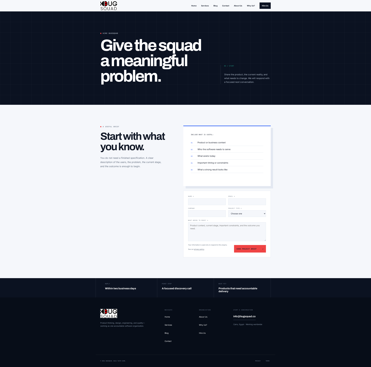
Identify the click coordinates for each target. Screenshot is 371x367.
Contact (225, 6)
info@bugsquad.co (244, 316)
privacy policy (199, 249)
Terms (268, 361)
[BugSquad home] (108, 5)
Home (194, 6)
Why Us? (251, 6)
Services (205, 6)
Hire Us (265, 6)
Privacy (258, 361)
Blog (215, 6)
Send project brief (250, 249)
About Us (238, 6)
